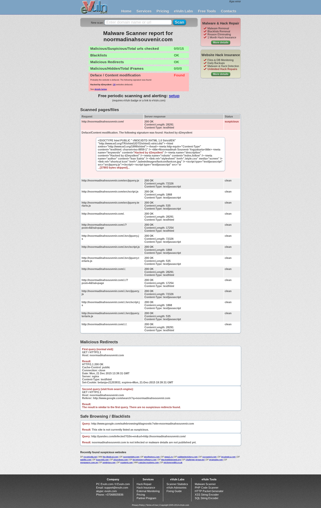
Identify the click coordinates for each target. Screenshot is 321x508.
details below (100, 89)
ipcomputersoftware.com (144, 460)
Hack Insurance (146, 487)
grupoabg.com (216, 460)
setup (174, 95)
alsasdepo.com (120, 460)
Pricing (162, 11)
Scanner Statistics (177, 484)
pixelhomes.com (152, 457)
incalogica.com (228, 457)
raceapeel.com (209, 457)
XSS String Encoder (207, 494)
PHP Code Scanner (206, 487)
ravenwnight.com (131, 457)
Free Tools (207, 11)
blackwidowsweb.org (171, 460)
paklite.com (85, 460)
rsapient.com (126, 462)
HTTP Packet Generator (209, 491)
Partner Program (146, 498)
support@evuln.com (116, 487)
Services (143, 11)
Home (126, 11)
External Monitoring (148, 491)
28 (114, 84)
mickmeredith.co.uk (173, 462)
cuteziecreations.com (148, 462)
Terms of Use (152, 505)
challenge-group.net (195, 460)
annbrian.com (109, 462)
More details (220, 42)
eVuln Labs (183, 11)
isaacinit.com (102, 460)
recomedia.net (90, 457)
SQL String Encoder (206, 498)
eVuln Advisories (176, 487)
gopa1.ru (168, 457)
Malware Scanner (205, 484)
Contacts (228, 11)
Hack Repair (144, 484)
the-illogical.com (110, 457)
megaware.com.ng (89, 462)
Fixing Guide (174, 491)
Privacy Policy (138, 505)
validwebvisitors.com (187, 457)
